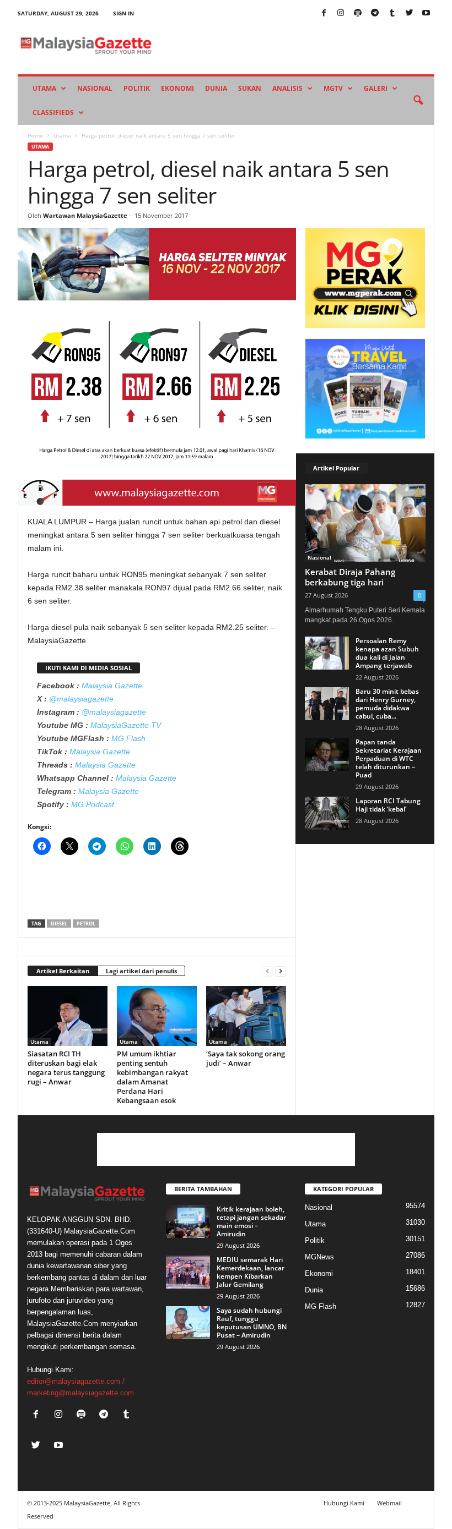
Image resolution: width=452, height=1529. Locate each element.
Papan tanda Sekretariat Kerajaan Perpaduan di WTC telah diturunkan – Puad (389, 758)
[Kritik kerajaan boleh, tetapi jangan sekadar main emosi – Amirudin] (188, 1221)
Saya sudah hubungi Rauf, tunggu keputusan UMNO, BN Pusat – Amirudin (252, 1323)
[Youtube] (426, 13)
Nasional (94, 88)
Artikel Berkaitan (62, 971)
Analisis (287, 88)
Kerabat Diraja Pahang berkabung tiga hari (350, 577)
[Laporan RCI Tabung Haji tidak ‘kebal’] (327, 813)
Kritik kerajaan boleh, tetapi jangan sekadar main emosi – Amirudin (251, 1221)
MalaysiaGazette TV (125, 725)
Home (35, 135)
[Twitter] (409, 13)
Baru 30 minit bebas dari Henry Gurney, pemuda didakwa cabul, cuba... (387, 704)
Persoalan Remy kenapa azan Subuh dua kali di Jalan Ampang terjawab (387, 653)
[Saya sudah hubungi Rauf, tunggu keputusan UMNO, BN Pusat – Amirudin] (188, 1322)
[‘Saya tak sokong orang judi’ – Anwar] (246, 1015)
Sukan (249, 88)
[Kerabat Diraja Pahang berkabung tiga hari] (365, 523)
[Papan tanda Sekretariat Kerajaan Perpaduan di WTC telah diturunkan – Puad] (327, 754)
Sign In (123, 13)
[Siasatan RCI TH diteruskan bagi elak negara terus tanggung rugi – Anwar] (67, 1015)
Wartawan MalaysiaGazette (85, 215)
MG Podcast (92, 804)
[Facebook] (323, 13)
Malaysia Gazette (112, 685)
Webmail (389, 1503)
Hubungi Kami (344, 1503)
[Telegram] (374, 13)
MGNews (319, 1257)
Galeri (376, 88)
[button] (418, 101)
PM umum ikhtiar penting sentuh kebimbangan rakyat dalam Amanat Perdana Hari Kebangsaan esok (152, 1077)
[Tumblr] (392, 13)
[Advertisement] (157, 890)
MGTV (333, 88)
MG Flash (128, 738)
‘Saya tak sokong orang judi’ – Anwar (245, 1058)
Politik (136, 88)
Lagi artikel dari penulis (141, 971)
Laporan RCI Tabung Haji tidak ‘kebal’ (388, 805)
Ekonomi (177, 88)
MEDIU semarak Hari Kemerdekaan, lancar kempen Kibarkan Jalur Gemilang (250, 1272)
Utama (44, 88)
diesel (59, 923)
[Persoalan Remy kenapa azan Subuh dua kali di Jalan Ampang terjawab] (327, 653)
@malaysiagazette (81, 698)
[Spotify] (357, 13)
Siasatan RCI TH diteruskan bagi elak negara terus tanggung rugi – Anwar (66, 1068)
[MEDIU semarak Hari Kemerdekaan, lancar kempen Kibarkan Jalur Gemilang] (188, 1272)
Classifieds (53, 112)
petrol (86, 923)
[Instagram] (340, 13)
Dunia (216, 88)
